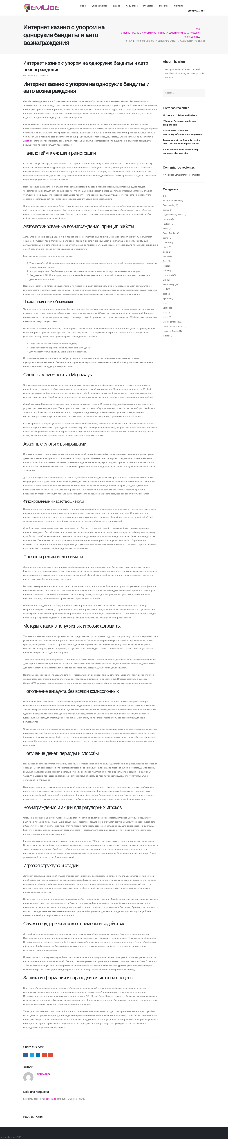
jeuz (165, 266)
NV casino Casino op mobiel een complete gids (179, 123)
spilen (165, 317)
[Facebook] (190, 6)
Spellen (166, 298)
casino (166, 210)
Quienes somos (99, 6)
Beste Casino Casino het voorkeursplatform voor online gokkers (182, 132)
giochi (165, 247)
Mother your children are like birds (180, 115)
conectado (51, 1099)
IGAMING (167, 256)
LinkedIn (38, 1055)
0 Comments (42, 75)
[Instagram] (202, 6)
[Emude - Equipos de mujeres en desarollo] (41, 7)
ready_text (168, 275)
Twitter (32, 1055)
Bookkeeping (169, 205)
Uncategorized (169, 321)
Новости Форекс (171, 331)
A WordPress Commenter (174, 175)
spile (165, 312)
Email (50, 1055)
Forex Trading (169, 233)
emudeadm (28, 75)
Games (166, 242)
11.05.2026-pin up (171, 200)
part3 (165, 270)
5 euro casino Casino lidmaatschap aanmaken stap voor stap (180, 151)
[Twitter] (196, 6)
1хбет (26, 141)
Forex (165, 228)
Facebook (25, 1055)
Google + (44, 1055)
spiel (165, 303)
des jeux (167, 219)
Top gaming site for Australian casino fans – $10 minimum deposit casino (182, 142)
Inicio (83, 6)
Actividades (132, 6)
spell (165, 294)
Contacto (178, 6)
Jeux (165, 261)
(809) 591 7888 (196, 10)
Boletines (164, 6)
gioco (165, 252)
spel (165, 289)
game (165, 238)
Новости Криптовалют (173, 326)
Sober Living (168, 284)
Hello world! (194, 175)
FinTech (166, 224)
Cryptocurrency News (173, 214)
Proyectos (148, 6)
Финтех (166, 335)
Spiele (166, 307)
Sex (164, 280)
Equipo (116, 6)
